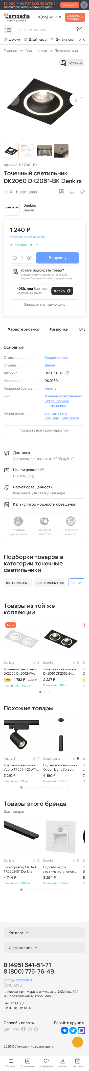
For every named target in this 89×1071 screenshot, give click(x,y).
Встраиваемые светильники (56, 403)
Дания (49, 365)
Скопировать (13, 984)
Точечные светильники (63, 396)
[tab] (40, 692)
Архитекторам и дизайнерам (35, 39)
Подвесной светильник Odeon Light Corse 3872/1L (61, 767)
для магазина (55, 413)
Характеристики (23, 329)
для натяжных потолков (55, 582)
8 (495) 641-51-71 (49, 17)
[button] (11, 150)
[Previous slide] (13, 99)
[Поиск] (20, 30)
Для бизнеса (65, 39)
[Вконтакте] (64, 1033)
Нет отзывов (26, 191)
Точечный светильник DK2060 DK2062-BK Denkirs (60, 671)
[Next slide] (75, 99)
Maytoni (9, 758)
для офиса (70, 418)
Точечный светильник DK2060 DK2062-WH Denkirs (20, 671)
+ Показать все (76, 582)
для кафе (52, 418)
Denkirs (29, 205)
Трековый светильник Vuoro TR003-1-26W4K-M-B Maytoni (21, 767)
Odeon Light (51, 758)
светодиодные (17, 582)
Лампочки (58, 329)
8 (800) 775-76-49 (29, 972)
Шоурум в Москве (12, 39)
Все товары (14, 811)
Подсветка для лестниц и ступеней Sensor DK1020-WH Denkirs (58, 869)
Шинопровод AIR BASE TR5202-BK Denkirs (21, 869)
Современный (56, 357)
